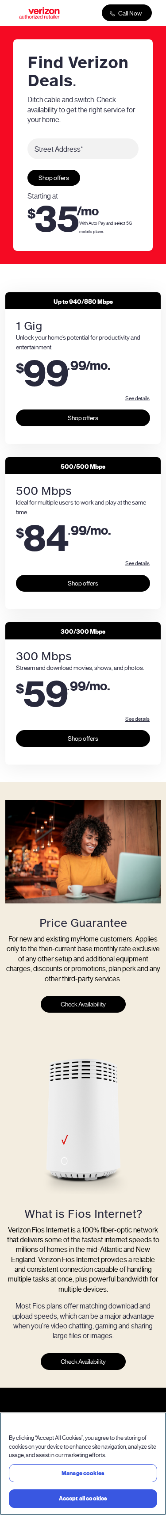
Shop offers (54, 177)
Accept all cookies (83, 1498)
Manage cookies (83, 1473)
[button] (137, 398)
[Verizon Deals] (39, 12)
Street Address (59, 149)
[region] (83, 1463)
